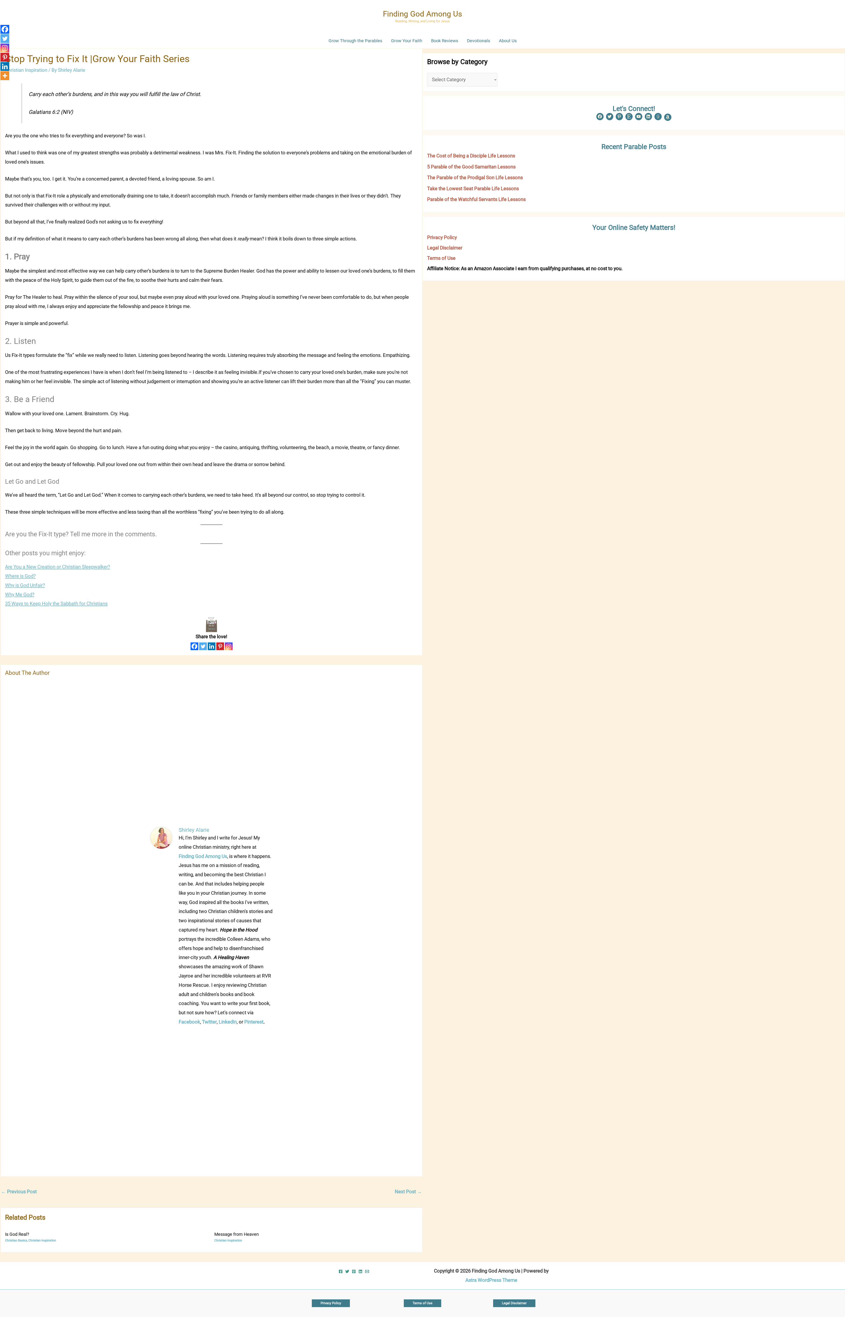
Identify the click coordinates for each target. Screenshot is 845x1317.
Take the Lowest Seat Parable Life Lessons (473, 188)
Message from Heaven (236, 1234)
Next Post (408, 1191)
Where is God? (20, 576)
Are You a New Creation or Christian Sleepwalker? (57, 567)
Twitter (209, 1022)
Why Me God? (19, 594)
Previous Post (19, 1191)
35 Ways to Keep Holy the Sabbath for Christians (56, 603)
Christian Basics (16, 1240)
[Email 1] (367, 1271)
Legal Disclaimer (444, 248)
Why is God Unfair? (25, 585)
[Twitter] (203, 646)
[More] (4, 75)
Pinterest (253, 1022)
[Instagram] (229, 646)
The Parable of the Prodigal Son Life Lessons (475, 177)
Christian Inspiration (26, 70)
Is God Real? (17, 1234)
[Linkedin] (211, 646)
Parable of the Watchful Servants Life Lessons (476, 199)
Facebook (189, 1022)
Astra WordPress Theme (491, 1280)
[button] (331, 1303)
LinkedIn (228, 1022)
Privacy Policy (442, 237)
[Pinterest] (220, 646)
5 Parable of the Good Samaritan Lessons (471, 167)
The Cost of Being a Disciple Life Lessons (471, 156)
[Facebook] (194, 646)
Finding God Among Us (422, 13)
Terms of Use (441, 258)
